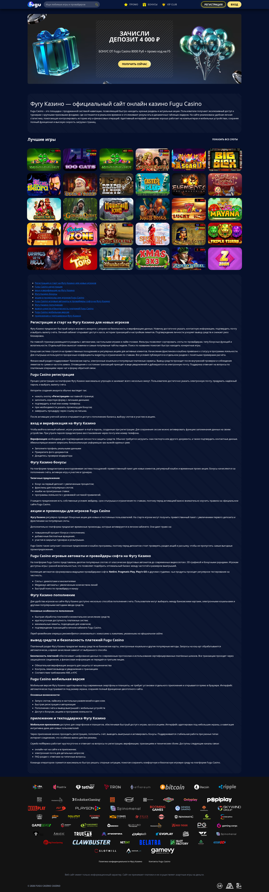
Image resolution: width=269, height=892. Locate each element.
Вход (234, 4)
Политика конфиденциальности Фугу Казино (120, 861)
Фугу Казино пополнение (49, 304)
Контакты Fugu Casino (159, 861)
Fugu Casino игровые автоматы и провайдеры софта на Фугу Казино (72, 301)
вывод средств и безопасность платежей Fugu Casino (64, 308)
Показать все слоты (225, 139)
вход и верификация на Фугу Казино (55, 290)
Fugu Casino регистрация (48, 286)
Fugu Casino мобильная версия (52, 312)
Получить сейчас (134, 64)
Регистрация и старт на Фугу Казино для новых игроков (65, 283)
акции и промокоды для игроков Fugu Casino (59, 297)
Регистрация (213, 4)
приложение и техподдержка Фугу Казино (58, 315)
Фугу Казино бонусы (46, 294)
